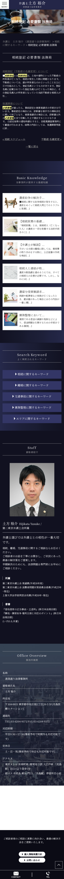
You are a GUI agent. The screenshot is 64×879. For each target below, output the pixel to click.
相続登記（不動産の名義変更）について (25, 71)
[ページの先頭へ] (58, 864)
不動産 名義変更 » (51, 139)
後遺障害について (13, 103)
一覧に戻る (32, 146)
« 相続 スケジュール (14, 139)
